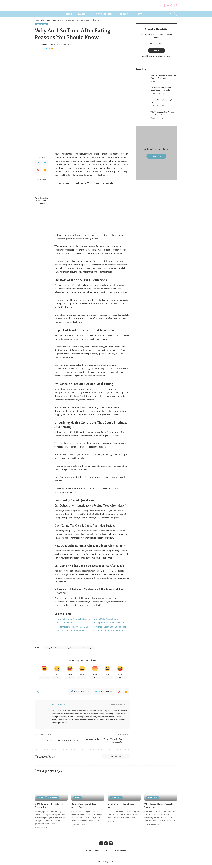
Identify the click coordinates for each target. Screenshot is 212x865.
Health (41, 797)
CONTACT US (156, 156)
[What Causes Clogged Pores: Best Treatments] (160, 788)
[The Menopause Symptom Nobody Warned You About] (142, 90)
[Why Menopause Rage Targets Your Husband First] (142, 115)
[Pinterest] (171, 5)
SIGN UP (156, 50)
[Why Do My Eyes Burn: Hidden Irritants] (124, 788)
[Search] (175, 14)
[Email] (52, 48)
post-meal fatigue (86, 648)
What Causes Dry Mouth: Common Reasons (41, 200)
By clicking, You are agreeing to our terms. (156, 56)
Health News (41, 24)
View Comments (115, 756)
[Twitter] (168, 5)
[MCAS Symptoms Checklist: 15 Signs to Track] (51, 788)
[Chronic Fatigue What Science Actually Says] (87, 788)
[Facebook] (164, 5)
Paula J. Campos (48, 44)
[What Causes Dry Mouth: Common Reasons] (41, 189)
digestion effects (53, 648)
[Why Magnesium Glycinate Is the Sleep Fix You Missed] (142, 78)
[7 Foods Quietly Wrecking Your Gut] (142, 103)
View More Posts (118, 704)
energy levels (69, 648)
